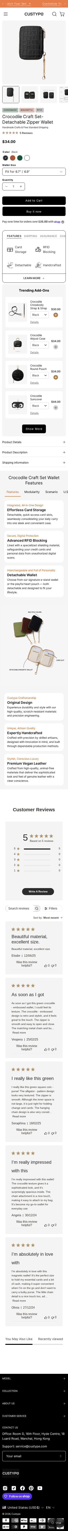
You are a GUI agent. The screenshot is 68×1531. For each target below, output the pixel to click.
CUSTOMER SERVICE (14, 1416)
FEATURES (14, 236)
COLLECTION (10, 1391)
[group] (34, 4)
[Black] (5, 158)
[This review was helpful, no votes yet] (45, 965)
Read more (19, 1032)
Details (34, 322)
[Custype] (34, 14)
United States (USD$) (24, 1507)
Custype (16, 1513)
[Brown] (12, 158)
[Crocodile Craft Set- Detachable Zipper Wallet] (10, 94)
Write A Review (38, 891)
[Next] (65, 3)
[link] (34, 4)
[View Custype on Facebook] (22, 1488)
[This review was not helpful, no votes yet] (52, 965)
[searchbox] (19, 908)
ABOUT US (8, 1403)
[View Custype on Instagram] (5, 1488)
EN (48, 1507)
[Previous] (3, 3)
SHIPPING (30, 236)
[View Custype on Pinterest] (31, 1488)
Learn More (32, 278)
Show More (34, 428)
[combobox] (48, 917)
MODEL (6, 1378)
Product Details (12, 442)
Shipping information (15, 462)
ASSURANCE (48, 236)
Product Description (14, 452)
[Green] (20, 158)
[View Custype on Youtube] (40, 1488)
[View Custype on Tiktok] (14, 1488)
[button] (54, 14)
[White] (27, 158)
